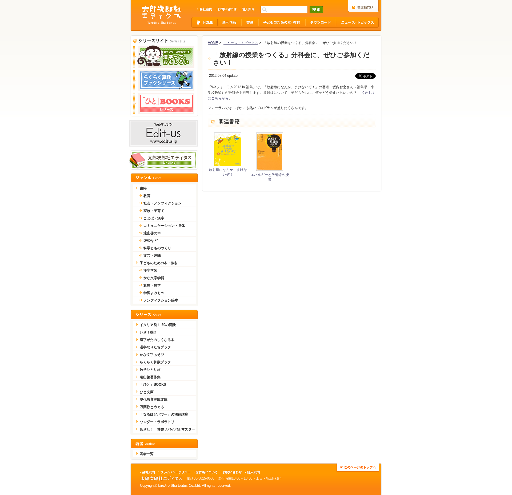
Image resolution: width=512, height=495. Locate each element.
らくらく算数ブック (155, 362)
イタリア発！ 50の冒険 (158, 325)
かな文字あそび (152, 355)
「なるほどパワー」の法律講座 (164, 414)
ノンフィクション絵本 (160, 300)
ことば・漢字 (153, 218)
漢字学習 (150, 270)
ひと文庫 (147, 392)
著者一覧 (147, 454)
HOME (213, 43)
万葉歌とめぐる (152, 407)
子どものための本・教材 (159, 263)
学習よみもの (153, 293)
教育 (146, 196)
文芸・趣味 (152, 255)
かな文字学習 (153, 278)
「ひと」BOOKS (153, 385)
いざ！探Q (148, 332)
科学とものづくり (157, 248)
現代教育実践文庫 (153, 399)
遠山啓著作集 (150, 377)
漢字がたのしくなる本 (157, 340)
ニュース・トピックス (240, 43)
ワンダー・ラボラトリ (157, 422)
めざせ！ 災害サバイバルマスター (167, 429)
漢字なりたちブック (155, 347)
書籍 (143, 188)
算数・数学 (152, 285)
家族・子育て (153, 211)
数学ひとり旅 (150, 370)
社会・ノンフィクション (162, 203)
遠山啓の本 (152, 233)
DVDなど (150, 241)
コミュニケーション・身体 (164, 226)
